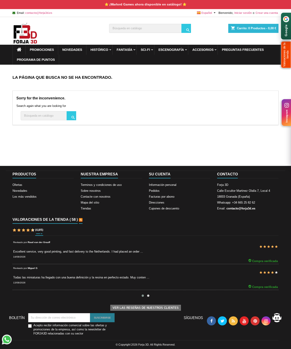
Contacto (227, 174)
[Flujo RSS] (81, 220)
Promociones (42, 50)
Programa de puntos (36, 59)
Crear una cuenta (267, 13)
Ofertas (17, 185)
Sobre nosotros (91, 190)
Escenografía (171, 50)
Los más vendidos (25, 196)
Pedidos (154, 190)
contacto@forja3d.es (38, 13)
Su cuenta (160, 174)
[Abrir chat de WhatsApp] (7, 339)
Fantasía (124, 50)
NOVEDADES (72, 50)
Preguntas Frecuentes (243, 50)
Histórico (99, 50)
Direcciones (156, 202)
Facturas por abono (161, 196)
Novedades (20, 190)
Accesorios (202, 50)
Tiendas (86, 208)
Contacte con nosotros (95, 196)
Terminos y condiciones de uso (101, 185)
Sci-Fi (145, 50)
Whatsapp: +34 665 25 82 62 (236, 202)
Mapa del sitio (90, 202)
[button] (286, 54)
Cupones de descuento (164, 208)
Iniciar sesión (243, 13)
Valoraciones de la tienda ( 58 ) (45, 219)
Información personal (162, 185)
